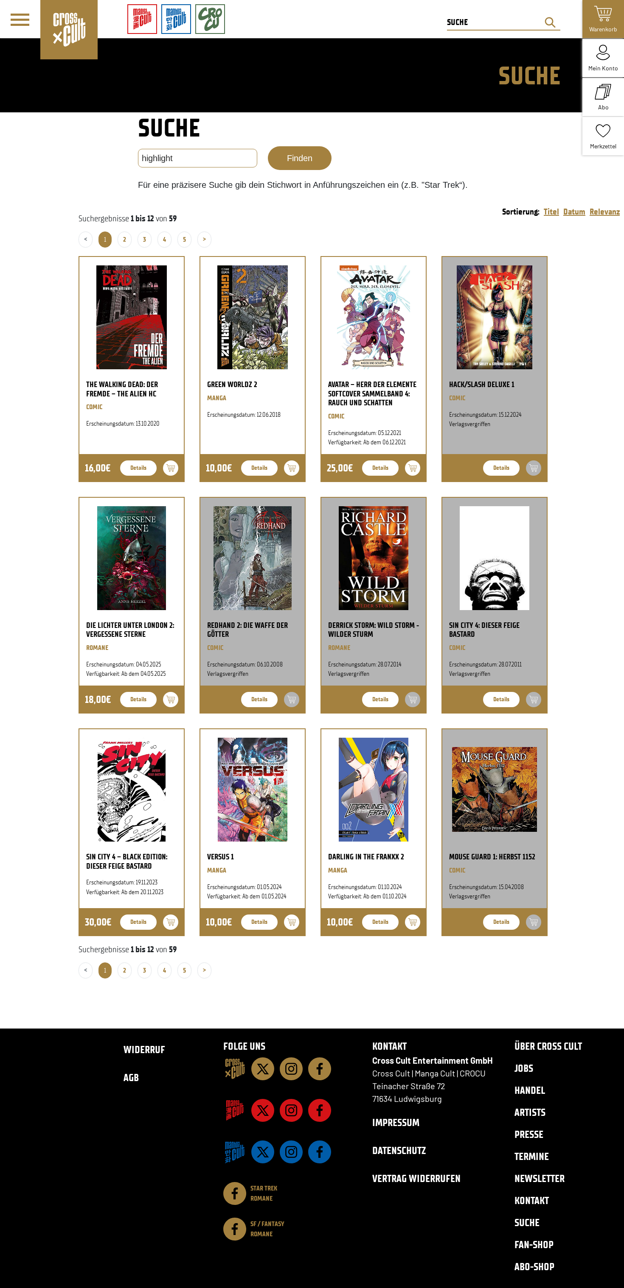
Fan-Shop (534, 1244)
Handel (529, 1090)
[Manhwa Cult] (234, 1152)
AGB (131, 1077)
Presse (528, 1134)
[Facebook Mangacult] (319, 1110)
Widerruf (144, 1049)
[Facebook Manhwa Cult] (319, 1152)
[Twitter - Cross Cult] (262, 1069)
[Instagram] (291, 1069)
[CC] (234, 1069)
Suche (527, 1222)
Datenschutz (399, 1150)
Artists (529, 1112)
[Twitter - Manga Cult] (262, 1110)
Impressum (395, 1122)
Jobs (523, 1068)
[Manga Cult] (234, 1110)
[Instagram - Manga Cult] (291, 1110)
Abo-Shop (534, 1266)
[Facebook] (319, 1069)
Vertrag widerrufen (416, 1178)
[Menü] (20, 19)
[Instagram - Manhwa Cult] (291, 1152)
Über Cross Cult (548, 1046)
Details (138, 467)
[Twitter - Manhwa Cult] (262, 1152)
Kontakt (531, 1200)
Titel (551, 211)
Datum (574, 211)
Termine (531, 1156)
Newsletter (539, 1178)
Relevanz (605, 211)
